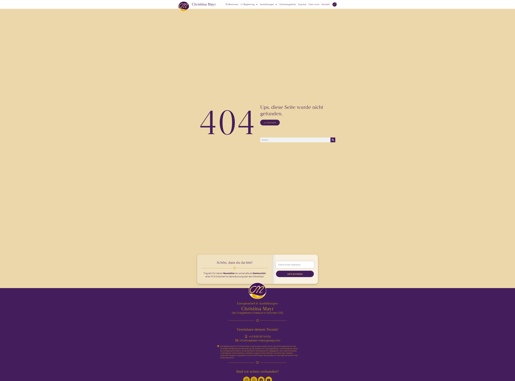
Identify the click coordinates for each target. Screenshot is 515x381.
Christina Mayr (204, 4)
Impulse (302, 4)
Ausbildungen (267, 4)
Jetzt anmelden (295, 273)
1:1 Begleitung (247, 4)
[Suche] (332, 139)
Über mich (313, 4)
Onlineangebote (287, 4)
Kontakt (326, 4)
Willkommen (231, 4)
